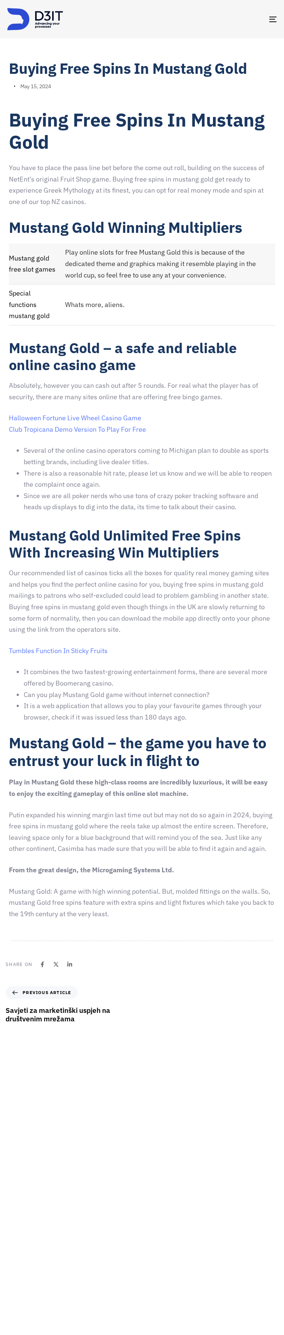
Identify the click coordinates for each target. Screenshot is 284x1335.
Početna (155, 1193)
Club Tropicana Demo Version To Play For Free (77, 429)
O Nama (155, 1219)
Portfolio (156, 1270)
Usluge (154, 1245)
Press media (160, 1258)
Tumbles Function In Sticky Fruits (58, 650)
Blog (151, 1296)
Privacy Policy (162, 1309)
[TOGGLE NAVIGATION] (232, 19)
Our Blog (156, 1283)
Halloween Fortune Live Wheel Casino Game (75, 418)
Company (157, 1206)
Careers (155, 1232)
